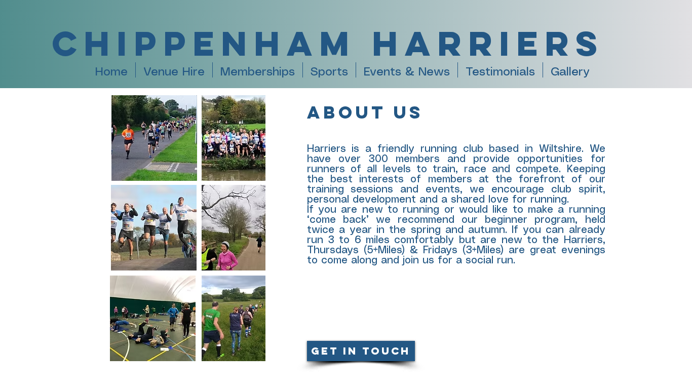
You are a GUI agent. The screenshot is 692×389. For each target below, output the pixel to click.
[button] (329, 69)
